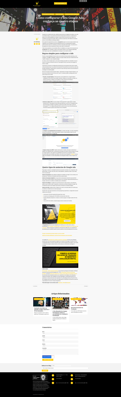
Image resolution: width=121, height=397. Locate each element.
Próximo (86, 286)
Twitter (64, 282)
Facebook (60, 282)
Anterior (35, 286)
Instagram (68, 282)
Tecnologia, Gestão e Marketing (71, 14)
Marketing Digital (59, 14)
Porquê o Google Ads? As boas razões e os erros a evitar (53, 233)
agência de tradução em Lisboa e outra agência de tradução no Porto (63, 273)
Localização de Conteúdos (48, 14)
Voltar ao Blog (37, 34)
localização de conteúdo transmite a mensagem (57, 239)
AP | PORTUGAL (61, 24)
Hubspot (73, 154)
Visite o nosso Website (60, 3)
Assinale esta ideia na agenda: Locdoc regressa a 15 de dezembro (41, 309)
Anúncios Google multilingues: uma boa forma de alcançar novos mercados (57, 235)
